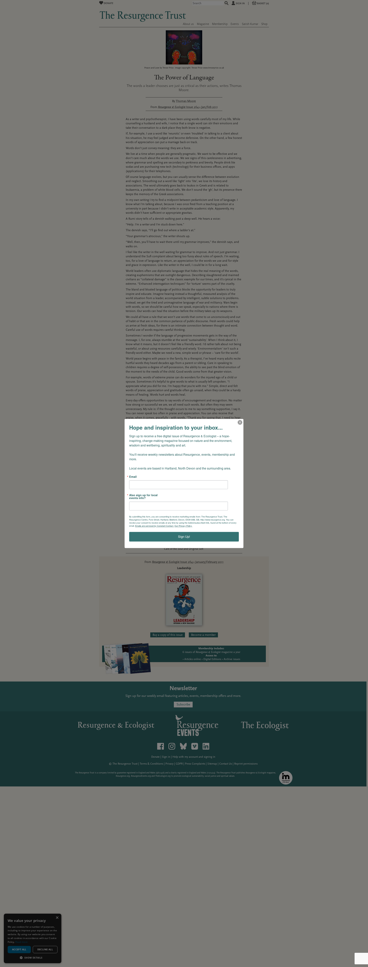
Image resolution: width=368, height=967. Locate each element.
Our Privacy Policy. (183, 525)
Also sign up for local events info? (143, 496)
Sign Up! (184, 537)
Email (133, 476)
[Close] (240, 422)
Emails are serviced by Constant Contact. (154, 525)
